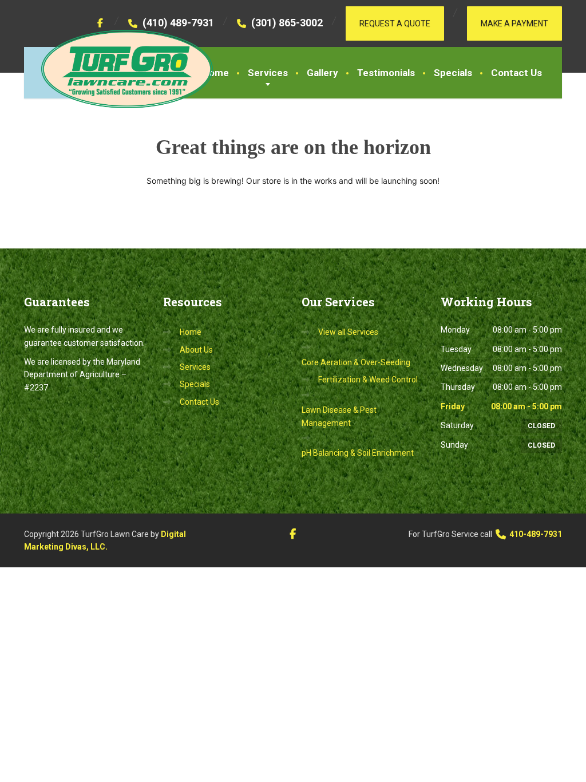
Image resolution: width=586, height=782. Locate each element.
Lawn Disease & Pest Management (339, 416)
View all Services (348, 332)
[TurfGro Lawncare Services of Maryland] (118, 69)
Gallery (322, 72)
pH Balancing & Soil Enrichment (358, 452)
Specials (453, 72)
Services (268, 72)
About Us (196, 349)
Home (215, 72)
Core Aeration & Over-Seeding (356, 362)
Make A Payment (514, 23)
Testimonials (386, 72)
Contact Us (516, 72)
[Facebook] (100, 22)
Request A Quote (394, 23)
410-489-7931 (535, 534)
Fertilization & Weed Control (368, 379)
